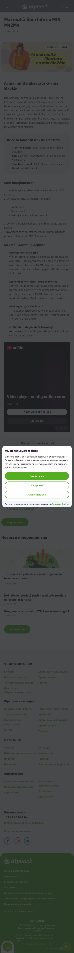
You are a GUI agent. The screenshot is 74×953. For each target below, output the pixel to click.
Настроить (37, 485)
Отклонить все (37, 494)
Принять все (37, 476)
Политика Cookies (60, 504)
